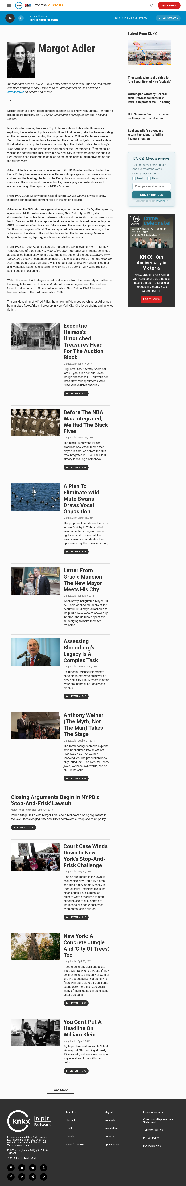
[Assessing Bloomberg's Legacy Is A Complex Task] (35, 651)
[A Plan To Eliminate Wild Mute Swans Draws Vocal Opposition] (35, 496)
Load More (60, 1090)
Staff (69, 1128)
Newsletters (111, 1128)
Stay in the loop (151, 194)
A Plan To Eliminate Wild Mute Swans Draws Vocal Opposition (81, 499)
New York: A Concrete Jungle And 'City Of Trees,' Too (86, 945)
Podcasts (110, 1120)
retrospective (15, 92)
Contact (70, 1120)
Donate (170, 5)
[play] (10, 18)
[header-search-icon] (152, 5)
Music (140, 178)
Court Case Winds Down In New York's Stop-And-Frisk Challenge (86, 855)
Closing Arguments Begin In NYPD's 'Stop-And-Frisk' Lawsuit (55, 800)
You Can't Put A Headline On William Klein (83, 1028)
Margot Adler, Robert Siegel (24, 809)
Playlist (109, 1112)
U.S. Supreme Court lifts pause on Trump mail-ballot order (148, 116)
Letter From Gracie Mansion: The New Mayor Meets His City (84, 579)
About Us (71, 1112)
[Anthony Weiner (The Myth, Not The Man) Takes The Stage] (35, 725)
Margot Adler (70, 363)
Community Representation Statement (159, 1121)
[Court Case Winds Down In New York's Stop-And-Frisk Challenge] (35, 856)
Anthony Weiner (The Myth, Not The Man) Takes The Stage (84, 724)
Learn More (151, 299)
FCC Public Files (152, 1145)
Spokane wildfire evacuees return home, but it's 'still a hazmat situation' (145, 135)
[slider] (26, 18)
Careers (109, 1136)
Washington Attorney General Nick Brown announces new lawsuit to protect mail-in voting (149, 98)
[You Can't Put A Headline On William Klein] (35, 1032)
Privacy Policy (161, 201)
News (155, 178)
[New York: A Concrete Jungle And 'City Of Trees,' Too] (35, 946)
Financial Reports (153, 1112)
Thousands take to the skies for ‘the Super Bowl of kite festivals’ (149, 79)
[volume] (21, 18)
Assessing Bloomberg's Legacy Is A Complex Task (81, 650)
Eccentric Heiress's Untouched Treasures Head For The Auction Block (84, 341)
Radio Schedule (75, 1144)
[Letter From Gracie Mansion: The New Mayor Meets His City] (35, 581)
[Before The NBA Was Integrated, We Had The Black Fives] (35, 422)
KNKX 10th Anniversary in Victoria (151, 262)
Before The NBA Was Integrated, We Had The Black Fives (86, 421)
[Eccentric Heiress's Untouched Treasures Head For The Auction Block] (35, 336)
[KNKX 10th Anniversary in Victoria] (151, 231)
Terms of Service (153, 1129)
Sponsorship (112, 1144)
